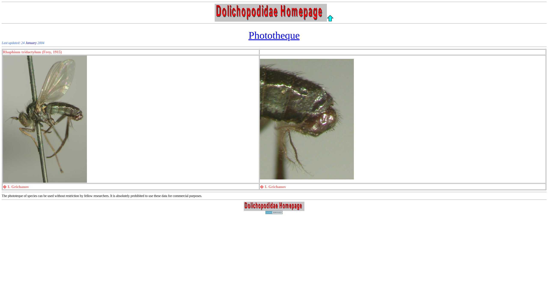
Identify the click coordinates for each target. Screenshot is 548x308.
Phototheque (274, 35)
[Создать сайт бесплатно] (274, 213)
